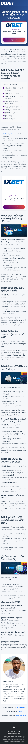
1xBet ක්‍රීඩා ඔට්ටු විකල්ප (12, 93)
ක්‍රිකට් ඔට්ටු (8, 115)
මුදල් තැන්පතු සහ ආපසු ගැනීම (14, 107)
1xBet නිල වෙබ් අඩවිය (10, 134)
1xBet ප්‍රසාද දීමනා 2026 (12, 110)
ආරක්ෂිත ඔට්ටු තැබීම (11, 112)
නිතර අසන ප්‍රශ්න (10, 118)
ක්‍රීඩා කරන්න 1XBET (14, 207)
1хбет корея (21, 707)
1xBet (20, 711)
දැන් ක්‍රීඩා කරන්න (14, 39)
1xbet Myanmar (21, 715)
